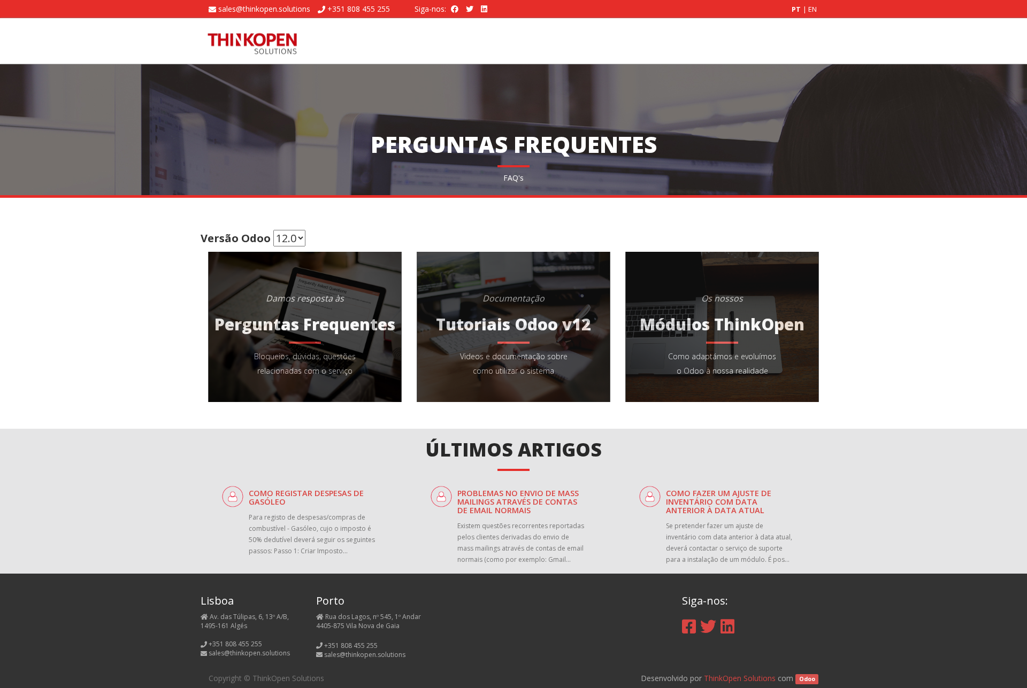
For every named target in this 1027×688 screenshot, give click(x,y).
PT (797, 9)
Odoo (807, 679)
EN (812, 9)
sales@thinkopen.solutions (264, 9)
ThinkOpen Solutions (740, 678)
